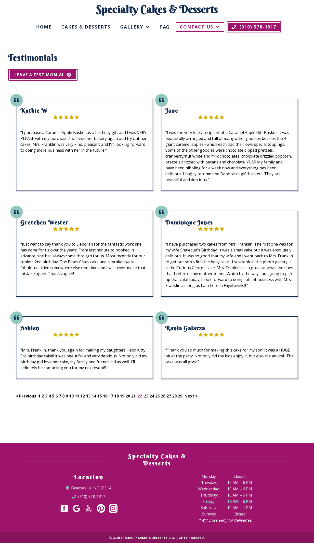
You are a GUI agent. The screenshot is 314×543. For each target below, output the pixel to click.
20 (128, 396)
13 (88, 396)
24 (152, 396)
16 (105, 396)
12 (82, 396)
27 (169, 396)
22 (140, 396)
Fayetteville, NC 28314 (91, 488)
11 (77, 396)
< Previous (26, 396)
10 (71, 396)
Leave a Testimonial (39, 74)
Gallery (131, 27)
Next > (191, 396)
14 (94, 396)
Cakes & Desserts (85, 27)
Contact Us (196, 27)
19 (122, 396)
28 (174, 396)
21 (133, 396)
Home (44, 27)
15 (99, 396)
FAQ (165, 27)
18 (116, 396)
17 (111, 396)
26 (163, 396)
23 (146, 396)
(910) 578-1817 (91, 496)
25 (157, 396)
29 (180, 396)
